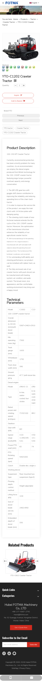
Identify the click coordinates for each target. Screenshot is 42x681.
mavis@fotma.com (21, 614)
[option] (21, 563)
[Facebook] (4, 653)
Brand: (6, 111)
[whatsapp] (14, 653)
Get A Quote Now (21, 627)
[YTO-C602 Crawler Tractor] (21, 561)
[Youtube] (9, 653)
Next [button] (36, 561)
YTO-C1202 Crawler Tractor (15, 132)
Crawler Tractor (23, 128)
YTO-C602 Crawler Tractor (21, 575)
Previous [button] (5, 561)
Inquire (16, 95)
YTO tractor (8, 128)
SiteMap (15, 668)
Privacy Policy (25, 668)
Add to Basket (17, 101)
